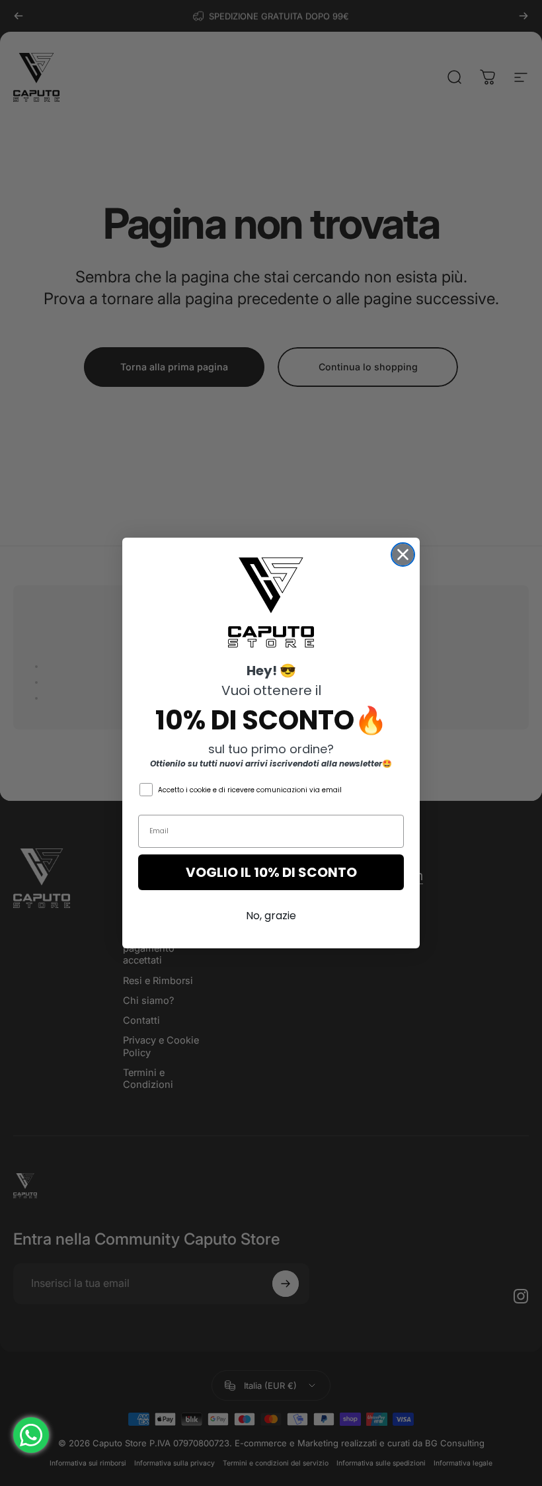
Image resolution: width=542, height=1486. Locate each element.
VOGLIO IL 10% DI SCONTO (271, 872)
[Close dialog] (402, 554)
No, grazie (271, 915)
